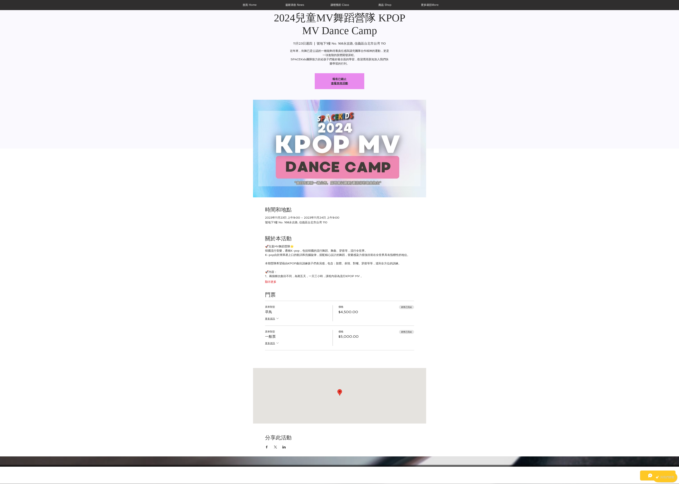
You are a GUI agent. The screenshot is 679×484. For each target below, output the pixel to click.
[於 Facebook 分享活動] (266, 447)
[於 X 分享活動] (275, 447)
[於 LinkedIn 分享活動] (284, 447)
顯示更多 (270, 281)
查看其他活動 (339, 83)
